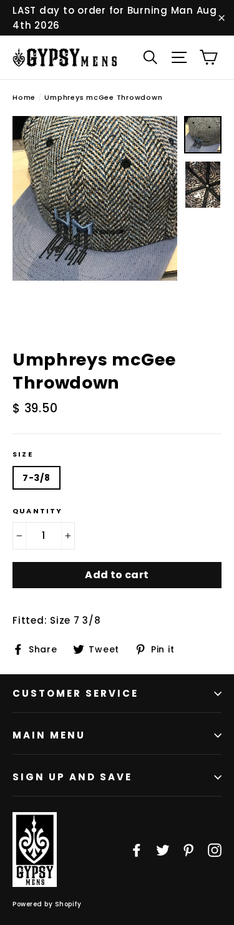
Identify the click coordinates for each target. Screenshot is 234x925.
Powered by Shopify (46, 904)
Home (24, 97)
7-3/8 (36, 478)
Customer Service (75, 693)
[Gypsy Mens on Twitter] (163, 849)
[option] (94, 198)
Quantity (37, 511)
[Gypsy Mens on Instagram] (215, 849)
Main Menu (48, 735)
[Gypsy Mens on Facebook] (137, 849)
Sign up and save (72, 776)
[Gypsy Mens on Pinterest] (188, 849)
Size (22, 454)
